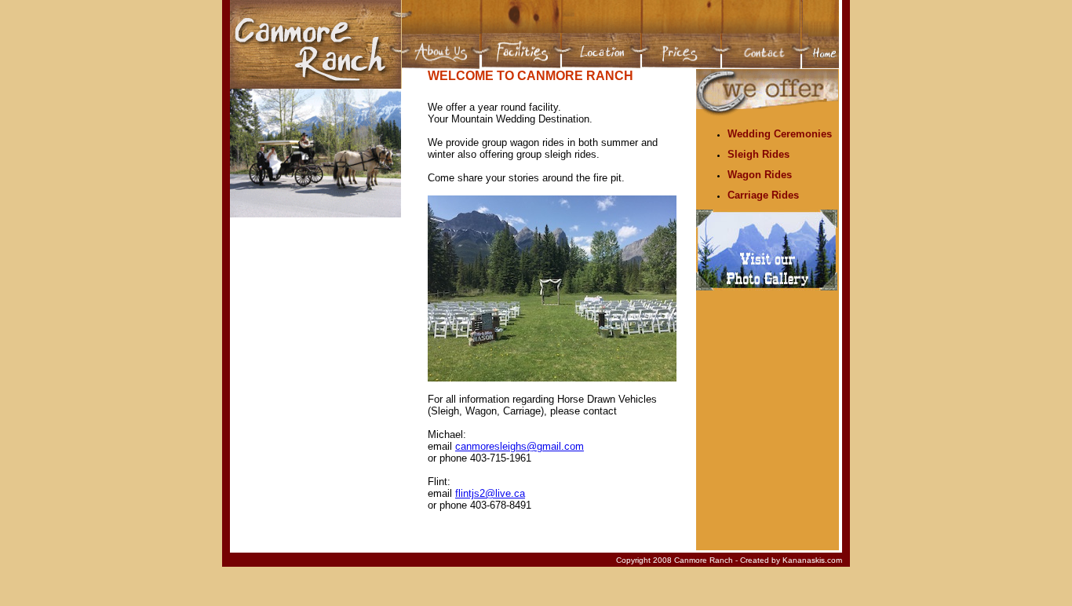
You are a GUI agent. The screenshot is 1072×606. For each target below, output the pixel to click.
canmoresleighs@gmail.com (519, 446)
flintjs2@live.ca (490, 493)
